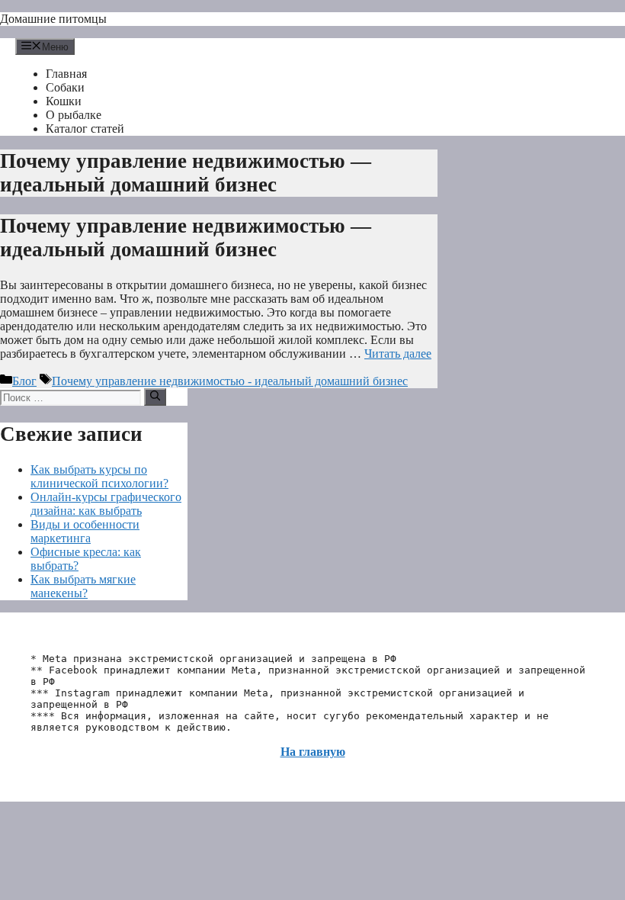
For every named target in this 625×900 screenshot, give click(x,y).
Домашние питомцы (53, 18)
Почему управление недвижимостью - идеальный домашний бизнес (230, 380)
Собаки (65, 87)
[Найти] (155, 396)
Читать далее (397, 353)
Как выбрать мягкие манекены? (83, 586)
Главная (66, 73)
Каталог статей (85, 128)
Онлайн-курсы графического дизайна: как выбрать (105, 503)
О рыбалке (73, 114)
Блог (24, 380)
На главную (312, 751)
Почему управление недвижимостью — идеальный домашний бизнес (185, 237)
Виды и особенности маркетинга (84, 531)
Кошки (64, 101)
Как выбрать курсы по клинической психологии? (99, 476)
